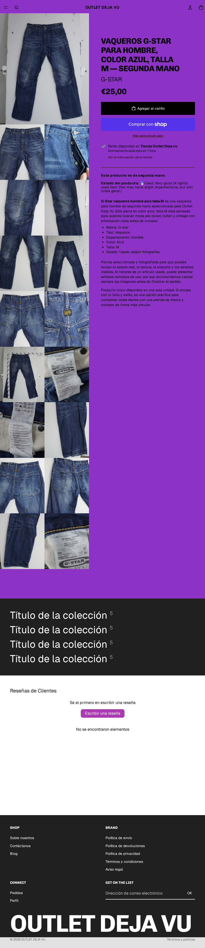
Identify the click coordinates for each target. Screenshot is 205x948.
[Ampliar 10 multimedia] (22, 374)
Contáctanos (20, 845)
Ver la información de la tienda (130, 157)
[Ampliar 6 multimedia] (22, 263)
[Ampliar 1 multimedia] (44, 68)
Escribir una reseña (102, 713)
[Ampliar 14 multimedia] (22, 486)
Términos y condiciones (124, 861)
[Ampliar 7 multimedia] (66, 263)
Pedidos (16, 893)
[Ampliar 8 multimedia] (22, 319)
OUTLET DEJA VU (33, 940)
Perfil (14, 900)
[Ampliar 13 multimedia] (66, 430)
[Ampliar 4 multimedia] (22, 208)
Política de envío (119, 838)
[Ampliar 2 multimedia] (22, 152)
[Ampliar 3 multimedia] (66, 152)
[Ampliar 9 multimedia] (66, 319)
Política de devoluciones (125, 845)
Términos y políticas (181, 940)
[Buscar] (16, 7)
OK (189, 893)
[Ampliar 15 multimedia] (66, 486)
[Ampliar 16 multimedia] (22, 541)
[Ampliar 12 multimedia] (22, 430)
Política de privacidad (123, 853)
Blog (14, 853)
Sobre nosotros (22, 838)
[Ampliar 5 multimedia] (66, 208)
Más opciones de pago (148, 135)
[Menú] (6, 7)
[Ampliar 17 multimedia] (66, 541)
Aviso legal (114, 869)
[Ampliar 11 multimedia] (66, 374)
